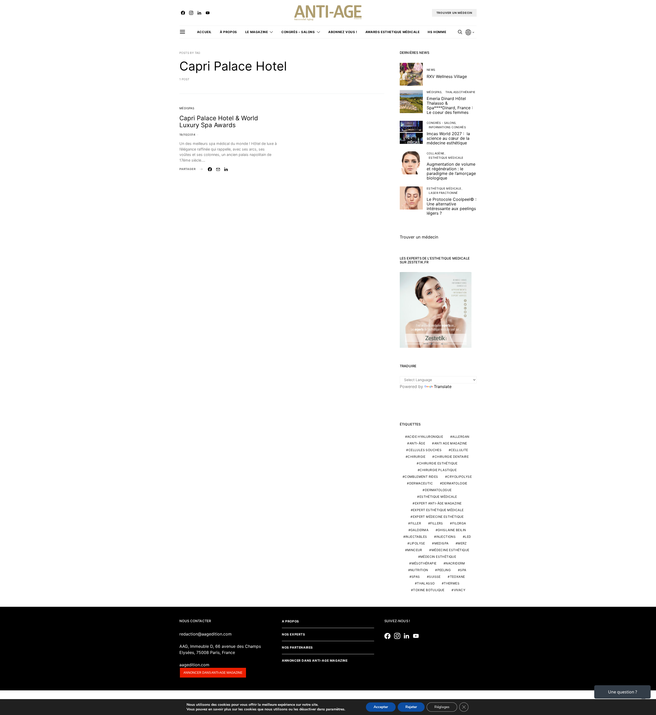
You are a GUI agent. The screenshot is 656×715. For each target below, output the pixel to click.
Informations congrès (447, 127)
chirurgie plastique (438, 470)
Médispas (186, 108)
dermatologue (438, 490)
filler (416, 523)
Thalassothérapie (460, 92)
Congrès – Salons (298, 32)
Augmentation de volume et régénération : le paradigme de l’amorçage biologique (451, 171)
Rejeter (411, 706)
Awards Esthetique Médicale (392, 32)
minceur (414, 550)
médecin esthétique (438, 557)
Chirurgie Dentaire (452, 457)
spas (416, 577)
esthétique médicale (438, 497)
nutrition (419, 570)
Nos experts (293, 634)
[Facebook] (183, 13)
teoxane (457, 577)
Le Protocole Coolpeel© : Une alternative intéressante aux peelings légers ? (451, 206)
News (431, 70)
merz (462, 543)
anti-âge (417, 443)
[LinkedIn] (199, 13)
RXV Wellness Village (447, 76)
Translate (443, 386)
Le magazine (256, 32)
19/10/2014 (187, 134)
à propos (228, 32)
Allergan (460, 437)
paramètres (335, 709)
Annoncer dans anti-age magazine (212, 672)
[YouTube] (207, 13)
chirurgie (416, 457)
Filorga (459, 523)
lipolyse (417, 543)
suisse (434, 577)
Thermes (451, 583)
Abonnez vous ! (342, 32)
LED (468, 537)
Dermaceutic (421, 483)
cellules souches (425, 450)
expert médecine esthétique (438, 517)
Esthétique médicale (446, 158)
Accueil (204, 32)
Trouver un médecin (419, 237)
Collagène (436, 153)
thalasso (426, 583)
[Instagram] (191, 13)
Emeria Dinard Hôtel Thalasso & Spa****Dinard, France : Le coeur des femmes (450, 105)
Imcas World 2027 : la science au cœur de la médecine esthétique (448, 138)
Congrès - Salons (441, 123)
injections (446, 537)
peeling (444, 570)
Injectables (416, 537)
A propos (290, 621)
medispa (441, 543)
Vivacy (459, 590)
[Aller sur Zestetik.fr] (435, 309)
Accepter (381, 706)
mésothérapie (424, 563)
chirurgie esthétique (438, 463)
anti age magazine (450, 443)
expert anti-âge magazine (438, 503)
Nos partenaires (297, 647)
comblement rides (421, 477)
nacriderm (455, 563)
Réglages (441, 706)
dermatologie (454, 483)
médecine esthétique (450, 550)
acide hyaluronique (425, 437)
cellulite (459, 450)
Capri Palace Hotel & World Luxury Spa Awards (218, 121)
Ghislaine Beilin (452, 530)
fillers (436, 523)
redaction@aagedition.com (205, 634)
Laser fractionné (443, 193)
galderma (419, 530)
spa (463, 570)
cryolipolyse (459, 477)
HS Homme (437, 32)
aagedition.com (194, 664)
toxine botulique (428, 590)
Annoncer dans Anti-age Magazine (315, 660)
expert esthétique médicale (438, 510)
